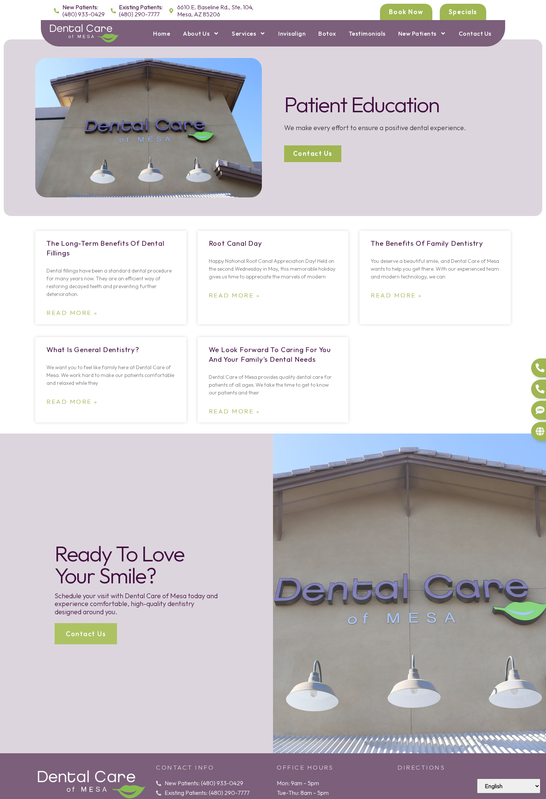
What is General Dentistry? (92, 349)
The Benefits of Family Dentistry (427, 243)
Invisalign (292, 33)
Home (161, 33)
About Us (196, 33)
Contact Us (475, 33)
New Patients (417, 33)
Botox (327, 33)
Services (244, 33)
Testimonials (367, 33)
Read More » (72, 312)
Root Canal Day (235, 243)
